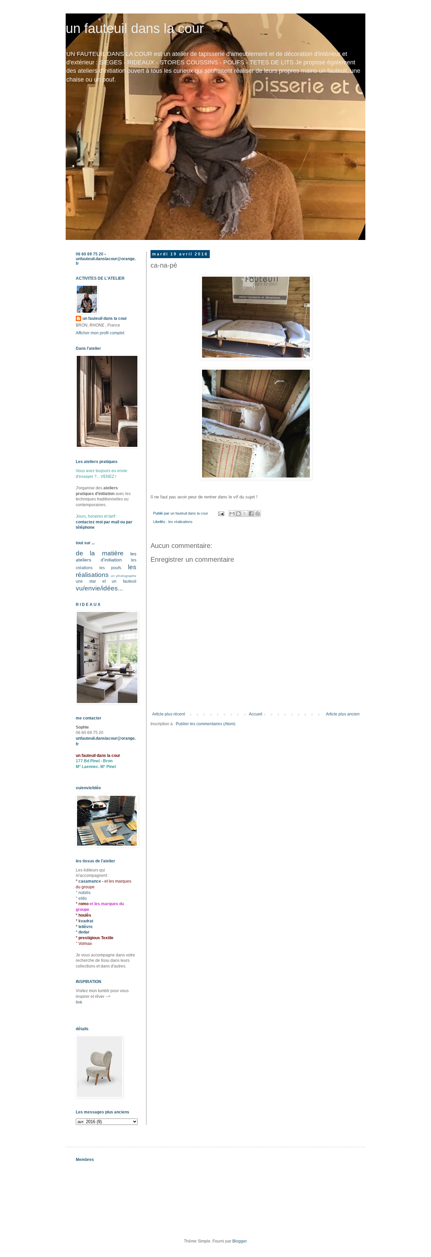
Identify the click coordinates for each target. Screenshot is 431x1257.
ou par (125, 522)
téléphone (85, 527)
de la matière (100, 553)
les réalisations (180, 522)
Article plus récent (168, 714)
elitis (82, 898)
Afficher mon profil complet (100, 333)
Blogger (239, 1241)
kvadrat (85, 921)
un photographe (123, 576)
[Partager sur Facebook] (251, 513)
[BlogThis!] (238, 513)
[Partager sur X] (244, 513)
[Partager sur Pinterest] (257, 513)
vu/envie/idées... (99, 588)
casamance (90, 881)
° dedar (83, 932)
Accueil (255, 714)
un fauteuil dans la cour (135, 28)
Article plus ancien (343, 714)
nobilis (84, 892)
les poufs (110, 567)
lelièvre (85, 926)
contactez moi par (93, 522)
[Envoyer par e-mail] (232, 513)
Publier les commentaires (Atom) (205, 724)
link (79, 1002)
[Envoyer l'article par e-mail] (221, 513)
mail (115, 522)
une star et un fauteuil (106, 581)
